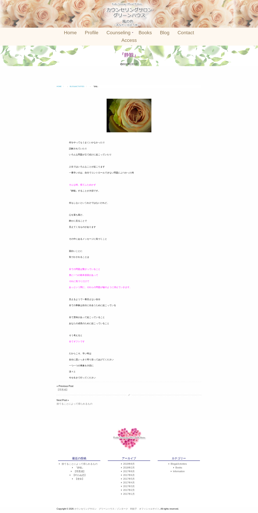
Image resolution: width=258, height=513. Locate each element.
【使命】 (79, 479)
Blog (164, 32)
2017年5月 (129, 479)
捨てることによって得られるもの (74, 404)
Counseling (118, 32)
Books (145, 32)
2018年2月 (129, 467)
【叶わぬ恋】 (79, 475)
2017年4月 (129, 482)
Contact (186, 32)
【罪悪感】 (63, 389)
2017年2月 (129, 490)
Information (179, 471)
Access (129, 40)
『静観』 (79, 467)
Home (70, 32)
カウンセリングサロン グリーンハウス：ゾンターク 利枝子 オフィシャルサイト (116, 508)
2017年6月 (129, 475)
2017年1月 (129, 494)
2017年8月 (129, 471)
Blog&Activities (179, 464)
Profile (91, 32)
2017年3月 (129, 486)
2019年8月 (129, 464)
